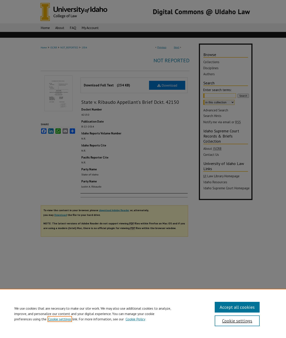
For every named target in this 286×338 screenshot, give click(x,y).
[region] (143, 313)
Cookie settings (59, 319)
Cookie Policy (135, 319)
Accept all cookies (237, 307)
